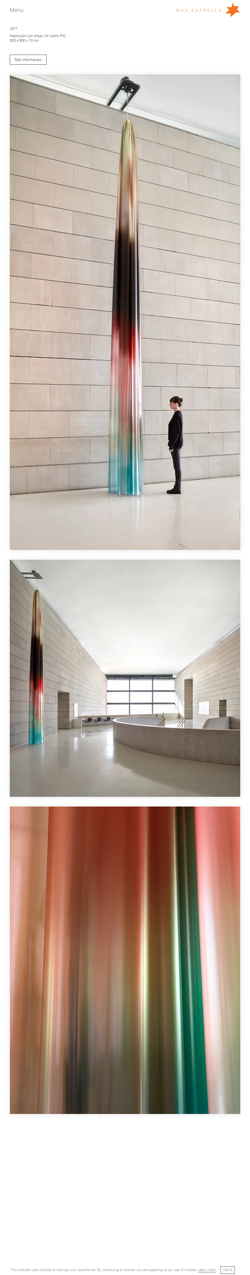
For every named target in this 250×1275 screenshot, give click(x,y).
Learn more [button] (207, 1270)
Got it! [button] (227, 1270)
